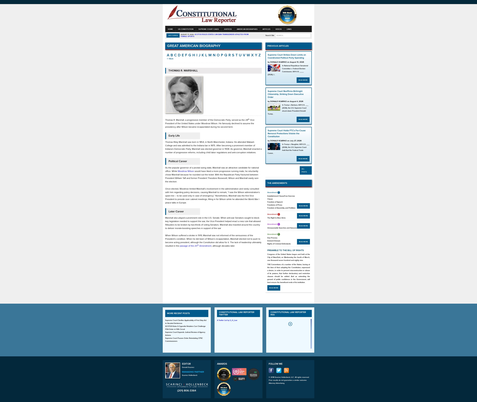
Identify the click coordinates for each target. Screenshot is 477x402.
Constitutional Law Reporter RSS (288, 313)
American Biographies (247, 29)
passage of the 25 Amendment (195, 246)
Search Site (269, 35)
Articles (266, 29)
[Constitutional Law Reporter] (201, 15)
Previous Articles (278, 46)
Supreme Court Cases (209, 29)
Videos (278, 29)
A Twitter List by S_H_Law (227, 320)
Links (289, 29)
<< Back (170, 59)
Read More (303, 80)
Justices (228, 29)
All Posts (304, 170)
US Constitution (185, 29)
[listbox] (290, 335)
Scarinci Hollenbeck (189, 375)
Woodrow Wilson (186, 171)
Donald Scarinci (188, 367)
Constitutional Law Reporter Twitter (236, 313)
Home (170, 29)
